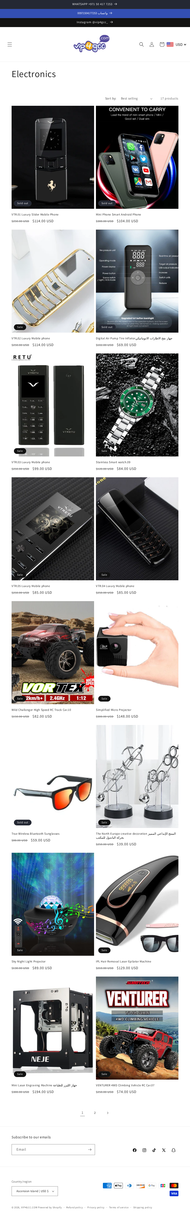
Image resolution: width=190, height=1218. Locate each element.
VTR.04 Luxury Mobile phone (115, 586)
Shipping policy (142, 1207)
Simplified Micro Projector (113, 710)
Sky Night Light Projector (29, 961)
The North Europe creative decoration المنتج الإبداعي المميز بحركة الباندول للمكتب (136, 836)
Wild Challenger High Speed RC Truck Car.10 (41, 710)
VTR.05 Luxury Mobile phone (31, 586)
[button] (10, 44)
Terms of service (119, 1207)
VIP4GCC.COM (29, 1207)
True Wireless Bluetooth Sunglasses (35, 834)
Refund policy (74, 1207)
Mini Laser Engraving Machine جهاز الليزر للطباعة (44, 1085)
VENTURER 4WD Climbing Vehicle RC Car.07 (125, 1085)
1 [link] (82, 1112)
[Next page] (107, 1113)
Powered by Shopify (50, 1207)
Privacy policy (95, 1207)
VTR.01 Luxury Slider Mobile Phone (35, 214)
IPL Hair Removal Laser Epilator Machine (123, 961)
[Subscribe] (90, 1149)
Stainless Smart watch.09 (113, 462)
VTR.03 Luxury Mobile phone (31, 462)
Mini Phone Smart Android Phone (118, 214)
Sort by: (110, 98)
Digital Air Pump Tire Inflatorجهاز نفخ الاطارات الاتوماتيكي (134, 338)
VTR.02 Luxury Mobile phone (31, 338)
